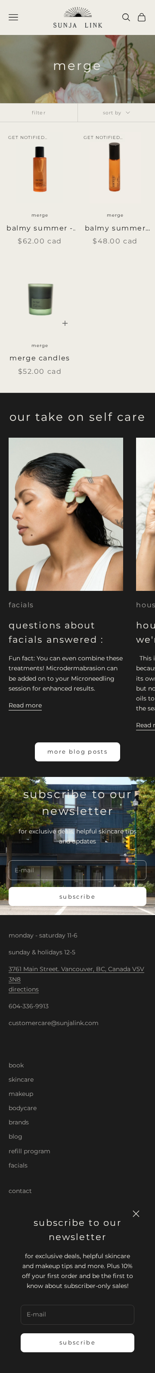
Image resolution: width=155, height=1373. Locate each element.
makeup (21, 1094)
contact (20, 1191)
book (16, 1065)
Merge (39, 215)
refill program (29, 1151)
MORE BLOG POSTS (77, 751)
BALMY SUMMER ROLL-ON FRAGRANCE (115, 229)
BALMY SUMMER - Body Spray (39, 229)
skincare (21, 1079)
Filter (39, 113)
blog (15, 1136)
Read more (25, 705)
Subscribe (77, 1342)
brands (19, 1122)
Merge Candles (39, 358)
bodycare (23, 1108)
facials (21, 605)
